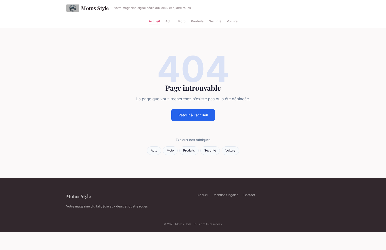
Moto (182, 21)
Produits (197, 21)
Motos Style (95, 7)
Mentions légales (226, 195)
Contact (249, 195)
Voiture (232, 21)
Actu (168, 21)
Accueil (154, 21)
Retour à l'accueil (193, 115)
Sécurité (215, 21)
